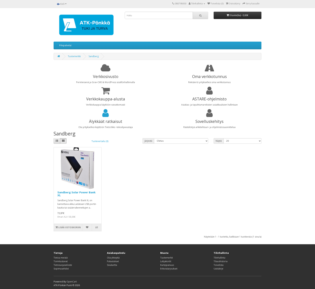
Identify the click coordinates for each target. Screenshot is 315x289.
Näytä (219, 140)
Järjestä (148, 140)
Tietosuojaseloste (63, 265)
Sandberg (94, 56)
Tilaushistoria (221, 261)
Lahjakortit (165, 261)
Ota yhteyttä (113, 257)
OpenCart (72, 281)
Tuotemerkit (166, 257)
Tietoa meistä (61, 257)
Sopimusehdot (61, 268)
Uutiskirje (218, 268)
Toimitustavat (61, 261)
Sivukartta (112, 265)
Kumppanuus (167, 265)
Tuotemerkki (74, 56)
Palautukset (113, 261)
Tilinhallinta (219, 257)
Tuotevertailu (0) (100, 141)
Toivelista (218, 265)
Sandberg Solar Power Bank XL (76, 193)
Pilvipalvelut (65, 45)
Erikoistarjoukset (168, 268)
